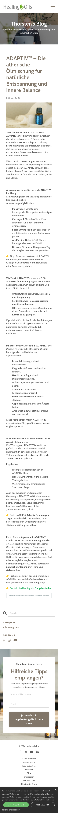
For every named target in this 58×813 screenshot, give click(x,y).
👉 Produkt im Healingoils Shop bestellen (28, 588)
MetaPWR (29, 769)
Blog (29, 773)
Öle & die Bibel (29, 758)
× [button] (55, 790)
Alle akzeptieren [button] (16, 805)
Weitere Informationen (44, 800)
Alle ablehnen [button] (42, 805)
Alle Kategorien (11, 627)
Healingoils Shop (29, 784)
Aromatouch (29, 762)
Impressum (29, 776)
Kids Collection (29, 766)
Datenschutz (29, 780)
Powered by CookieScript (11, 810)
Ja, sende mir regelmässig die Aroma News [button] (29, 719)
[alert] (29, 800)
